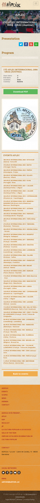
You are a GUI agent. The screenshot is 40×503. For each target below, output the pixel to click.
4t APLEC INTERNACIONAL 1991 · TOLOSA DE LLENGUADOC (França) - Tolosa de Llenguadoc (19, 346)
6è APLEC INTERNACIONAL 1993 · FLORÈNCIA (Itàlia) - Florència (18, 336)
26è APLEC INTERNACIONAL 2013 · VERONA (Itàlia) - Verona (20, 230)
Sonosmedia (20, 497)
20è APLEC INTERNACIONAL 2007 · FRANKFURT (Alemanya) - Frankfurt (19, 261)
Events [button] (5, 391)
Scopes (5, 395)
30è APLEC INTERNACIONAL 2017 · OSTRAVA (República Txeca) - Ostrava (18, 209)
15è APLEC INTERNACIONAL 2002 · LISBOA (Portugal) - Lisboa (17, 287)
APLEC (4, 416)
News (4, 398)
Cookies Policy (29, 499)
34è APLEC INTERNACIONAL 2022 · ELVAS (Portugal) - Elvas (17, 181)
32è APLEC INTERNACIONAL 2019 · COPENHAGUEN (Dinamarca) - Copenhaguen (20, 197)
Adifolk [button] (5, 388)
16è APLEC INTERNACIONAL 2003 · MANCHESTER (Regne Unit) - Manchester (19, 282)
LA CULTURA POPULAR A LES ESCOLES (16, 429)
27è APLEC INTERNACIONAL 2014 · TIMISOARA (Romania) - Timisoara (18, 225)
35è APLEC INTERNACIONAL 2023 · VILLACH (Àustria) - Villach (17, 176)
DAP (3, 420)
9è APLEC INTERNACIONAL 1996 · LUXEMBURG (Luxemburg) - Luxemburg (18, 320)
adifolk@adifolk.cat (11, 482)
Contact (5, 405)
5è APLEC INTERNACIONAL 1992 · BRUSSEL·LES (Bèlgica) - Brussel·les (19, 341)
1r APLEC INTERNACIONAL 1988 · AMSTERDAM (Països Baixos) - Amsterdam (18, 362)
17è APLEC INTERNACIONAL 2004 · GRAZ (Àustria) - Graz (20, 277)
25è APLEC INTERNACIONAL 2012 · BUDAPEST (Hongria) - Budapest (18, 235)
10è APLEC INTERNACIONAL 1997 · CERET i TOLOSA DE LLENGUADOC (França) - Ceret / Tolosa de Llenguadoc (20, 314)
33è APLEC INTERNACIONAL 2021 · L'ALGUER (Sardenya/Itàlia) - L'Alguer (18, 187)
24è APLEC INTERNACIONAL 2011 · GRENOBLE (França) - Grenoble (18, 241)
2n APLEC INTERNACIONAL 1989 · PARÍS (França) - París (20, 357)
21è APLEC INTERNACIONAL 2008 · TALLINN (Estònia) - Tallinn (18, 256)
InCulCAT (6, 423)
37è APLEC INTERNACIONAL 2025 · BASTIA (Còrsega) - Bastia (17, 166)
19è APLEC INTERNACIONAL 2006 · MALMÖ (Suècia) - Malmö (17, 267)
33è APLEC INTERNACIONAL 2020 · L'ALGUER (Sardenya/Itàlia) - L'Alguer (18, 192)
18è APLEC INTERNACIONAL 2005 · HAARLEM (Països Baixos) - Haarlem (18, 272)
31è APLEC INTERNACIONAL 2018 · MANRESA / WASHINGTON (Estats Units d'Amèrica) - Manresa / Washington (18, 203)
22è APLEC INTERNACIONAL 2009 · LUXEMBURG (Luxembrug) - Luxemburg (19, 251)
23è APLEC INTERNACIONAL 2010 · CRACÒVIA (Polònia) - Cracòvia (18, 246)
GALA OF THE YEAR (9, 433)
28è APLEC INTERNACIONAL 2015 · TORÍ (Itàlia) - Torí (19, 220)
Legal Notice (10, 499)
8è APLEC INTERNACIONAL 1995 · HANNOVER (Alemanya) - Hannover (18, 326)
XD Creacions (30, 494)
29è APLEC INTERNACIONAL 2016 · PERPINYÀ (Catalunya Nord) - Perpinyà (18, 215)
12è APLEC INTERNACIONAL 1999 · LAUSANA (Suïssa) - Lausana (18, 303)
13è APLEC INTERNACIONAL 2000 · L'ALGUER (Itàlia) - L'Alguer (18, 298)
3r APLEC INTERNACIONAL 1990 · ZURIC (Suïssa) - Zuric (20, 352)
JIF (2, 426)
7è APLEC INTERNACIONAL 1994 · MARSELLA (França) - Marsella (18, 331)
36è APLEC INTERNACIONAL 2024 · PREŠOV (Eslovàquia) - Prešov (17, 171)
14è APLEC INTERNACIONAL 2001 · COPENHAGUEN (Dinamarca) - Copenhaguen (20, 292)
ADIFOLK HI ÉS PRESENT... (11, 413)
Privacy (19, 499)
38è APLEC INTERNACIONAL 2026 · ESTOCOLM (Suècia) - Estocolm (18, 161)
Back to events (20, 373)
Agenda (5, 401)
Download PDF (20, 91)
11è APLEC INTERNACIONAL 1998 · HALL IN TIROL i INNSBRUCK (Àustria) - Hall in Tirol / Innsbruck (20, 308)
